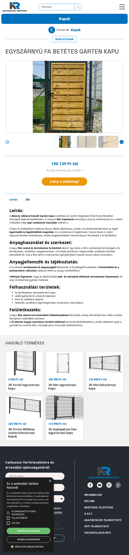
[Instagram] (109, 485)
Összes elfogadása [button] (28, 530)
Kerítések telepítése (98, 507)
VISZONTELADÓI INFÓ (97, 532)
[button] (28, 546)
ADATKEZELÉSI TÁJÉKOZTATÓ (103, 520)
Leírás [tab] (13, 199)
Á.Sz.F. (88, 513)
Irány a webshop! (64, 181)
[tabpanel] (66, 267)
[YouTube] (99, 485)
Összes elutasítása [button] (28, 539)
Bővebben (25, 506)
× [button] (50, 481)
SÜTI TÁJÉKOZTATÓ (96, 526)
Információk (93, 494)
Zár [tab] (28, 199)
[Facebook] (90, 485)
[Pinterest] (118, 485)
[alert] (28, 514)
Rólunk (89, 501)
